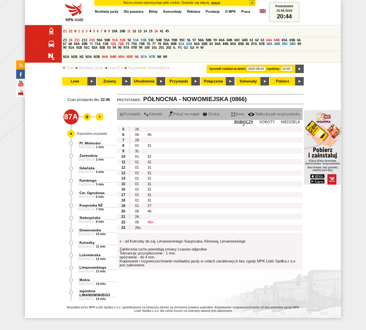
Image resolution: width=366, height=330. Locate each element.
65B (292, 40)
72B (121, 44)
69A (77, 44)
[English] (262, 12)
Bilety (153, 11)
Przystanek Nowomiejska (148, 68)
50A (99, 40)
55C (182, 40)
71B (105, 44)
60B (229, 40)
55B (174, 40)
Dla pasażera (133, 11)
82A (197, 44)
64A (269, 40)
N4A (105, 57)
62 (257, 40)
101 (154, 47)
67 (64, 44)
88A (269, 44)
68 (70, 44)
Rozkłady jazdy (91, 68)
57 (194, 40)
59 (215, 40)
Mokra (84, 280)
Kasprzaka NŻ (91, 205)
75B (142, 44)
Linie (75, 81)
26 (137, 129)
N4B (113, 57)
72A (113, 44)
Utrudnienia (144, 81)
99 (140, 47)
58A (201, 40)
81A (181, 44)
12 (134, 31)
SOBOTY (267, 122)
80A (166, 44)
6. (174, 47)
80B (174, 44)
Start (70, 68)
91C (87, 47)
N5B (129, 57)
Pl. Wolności (90, 143)
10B (122, 31)
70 (91, 44)
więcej (215, 2)
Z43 (92, 40)
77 (154, 44)
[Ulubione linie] (85, 117)
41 (161, 31)
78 (159, 44)
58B (208, 40)
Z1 (65, 31)
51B (122, 40)
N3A (88, 57)
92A (94, 47)
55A (167, 40)
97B (134, 47)
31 (149, 146)
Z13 (84, 40)
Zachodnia (88, 156)
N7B (152, 57)
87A (254, 44)
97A (126, 47)
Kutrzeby (87, 243)
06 (137, 135)
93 (109, 47)
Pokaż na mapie (186, 114)
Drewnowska (90, 230)
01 (137, 146)
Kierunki (155, 114)
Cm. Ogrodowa (92, 193)
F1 (180, 47)
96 (120, 47)
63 (262, 40)
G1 (186, 47)
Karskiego (88, 180)
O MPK (230, 11)
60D (245, 40)
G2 (192, 47)
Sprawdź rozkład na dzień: (227, 69)
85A (233, 44)
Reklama (193, 11)
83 (211, 44)
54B (159, 40)
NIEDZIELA (290, 122)
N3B (97, 57)
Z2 (70, 31)
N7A (144, 57)
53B (143, 40)
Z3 (65, 40)
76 (148, 44)
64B (277, 40)
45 (167, 31)
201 (161, 47)
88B (277, 44)
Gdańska (87, 168)
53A (136, 40)
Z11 (77, 40)
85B (241, 44)
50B (107, 40)
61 (251, 40)
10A (115, 31)
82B (204, 44)
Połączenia (213, 81)
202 (168, 47)
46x (150, 222)
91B (79, 47)
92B (102, 47)
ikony (240, 114)
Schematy (248, 81)
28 (137, 140)
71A (98, 44)
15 (150, 31)
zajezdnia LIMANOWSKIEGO (94, 293)
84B (225, 44)
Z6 (70, 40)
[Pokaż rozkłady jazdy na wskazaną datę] (299, 69)
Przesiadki (131, 114)
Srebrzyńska (89, 218)
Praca (245, 11)
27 (149, 206)
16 (156, 31)
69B (84, 44)
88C (285, 44)
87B (262, 44)
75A (134, 44)
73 (127, 44)
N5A (121, 57)
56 (188, 40)
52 (129, 40)
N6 (137, 57)
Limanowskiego (92, 267)
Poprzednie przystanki (92, 133)
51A (115, 40)
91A (71, 47)
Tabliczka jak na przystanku (277, 114)
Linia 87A (115, 68)
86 (247, 44)
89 (299, 44)
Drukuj (213, 114)
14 (145, 31)
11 (128, 31)
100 (147, 47)
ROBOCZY (243, 122)
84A (218, 44)
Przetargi (213, 11)
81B (189, 44)
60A (222, 40)
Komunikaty (172, 11)
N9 (165, 57)
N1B (74, 57)
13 (139, 31)
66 (299, 40)
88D (293, 44)
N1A (66, 57)
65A (284, 40)
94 (114, 47)
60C (237, 40)
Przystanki (179, 81)
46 (149, 135)
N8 (159, 57)
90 (64, 47)
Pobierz (282, 81)
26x (138, 228)
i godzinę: (273, 69)
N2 (81, 57)
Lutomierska (90, 255)
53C (151, 40)
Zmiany (109, 81)
